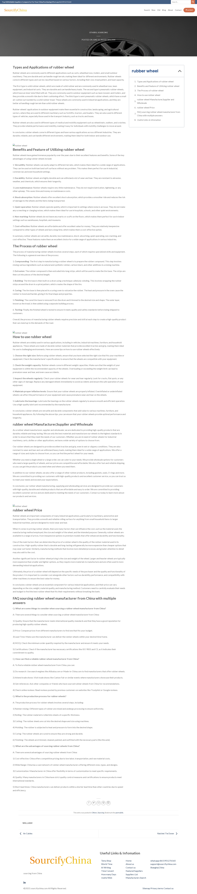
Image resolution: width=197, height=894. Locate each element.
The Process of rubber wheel (150, 90)
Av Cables (27, 833)
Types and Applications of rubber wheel (155, 81)
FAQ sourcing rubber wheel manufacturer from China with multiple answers (158, 114)
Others (93, 32)
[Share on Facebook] (89, 803)
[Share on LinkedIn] (108, 803)
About (170, 10)
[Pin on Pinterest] (103, 803)
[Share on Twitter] (94, 803)
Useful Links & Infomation (149, 120)
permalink (119, 813)
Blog (164, 10)
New (153, 10)
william (111, 40)
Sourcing (103, 32)
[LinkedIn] (60, 882)
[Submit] (193, 2)
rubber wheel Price (146, 107)
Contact (178, 10)
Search (147, 10)
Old (158, 10)
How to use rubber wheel (148, 95)
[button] (179, 71)
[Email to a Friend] (98, 803)
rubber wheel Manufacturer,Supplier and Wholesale (155, 101)
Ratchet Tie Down (165, 833)
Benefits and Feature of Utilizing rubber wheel (158, 86)
